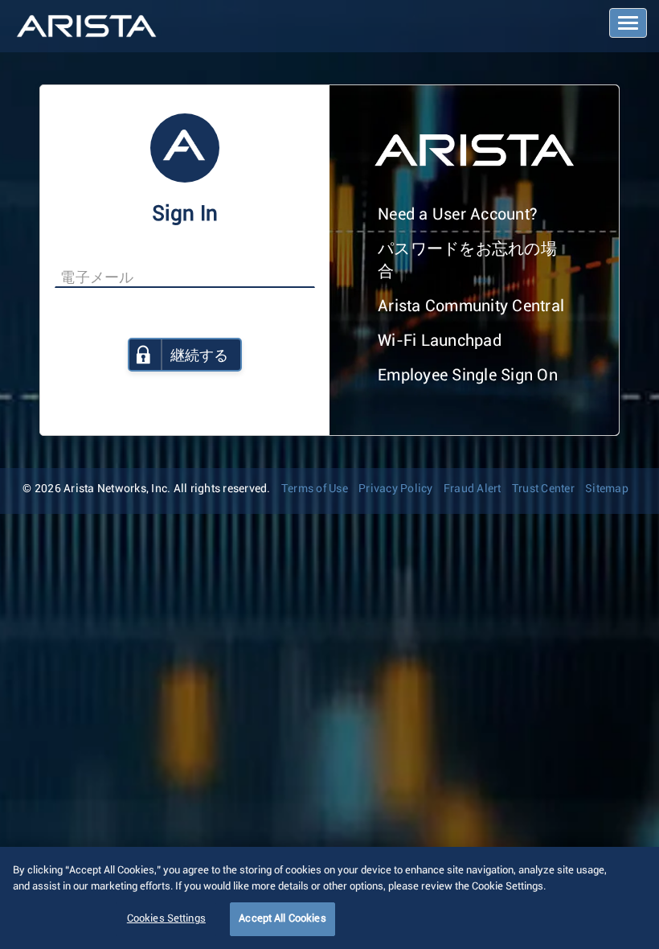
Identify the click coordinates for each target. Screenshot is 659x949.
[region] (329, 898)
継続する (199, 356)
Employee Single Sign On (468, 376)
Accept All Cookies (282, 919)
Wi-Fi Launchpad (439, 341)
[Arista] (86, 26)
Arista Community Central (471, 306)
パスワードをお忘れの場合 (467, 260)
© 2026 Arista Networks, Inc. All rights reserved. (146, 489)
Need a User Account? (458, 215)
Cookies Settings (166, 919)
